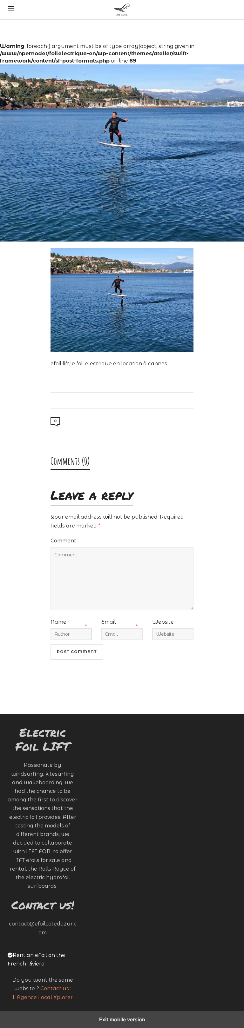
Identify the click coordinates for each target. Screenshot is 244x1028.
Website (163, 622)
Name (58, 622)
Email (108, 622)
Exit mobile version (122, 1019)
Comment (63, 541)
